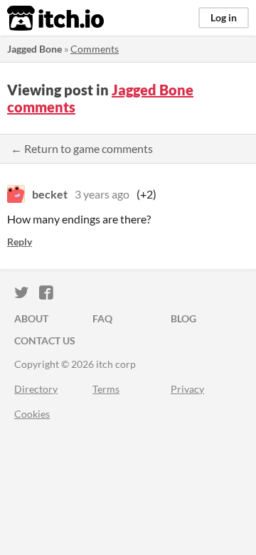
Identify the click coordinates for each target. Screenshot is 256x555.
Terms (105, 389)
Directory (36, 389)
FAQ (102, 318)
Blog (183, 318)
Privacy (187, 389)
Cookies (32, 414)
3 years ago (102, 194)
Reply (19, 242)
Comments (94, 49)
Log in (223, 17)
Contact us (44, 340)
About (31, 318)
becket (50, 194)
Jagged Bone (34, 49)
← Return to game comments (82, 148)
